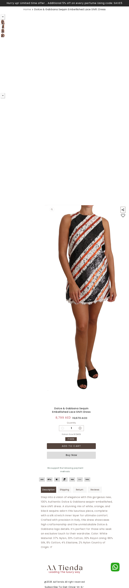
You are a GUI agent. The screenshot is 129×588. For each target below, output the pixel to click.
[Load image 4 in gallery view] (3, 35)
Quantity (71, 422)
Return (79, 489)
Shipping (64, 489)
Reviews (95, 489)
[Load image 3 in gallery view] (3, 31)
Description (48, 489)
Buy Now (71, 455)
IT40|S (71, 439)
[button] (123, 210)
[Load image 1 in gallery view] (3, 22)
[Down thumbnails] (3, 95)
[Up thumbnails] (3, 17)
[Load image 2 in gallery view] (3, 26)
